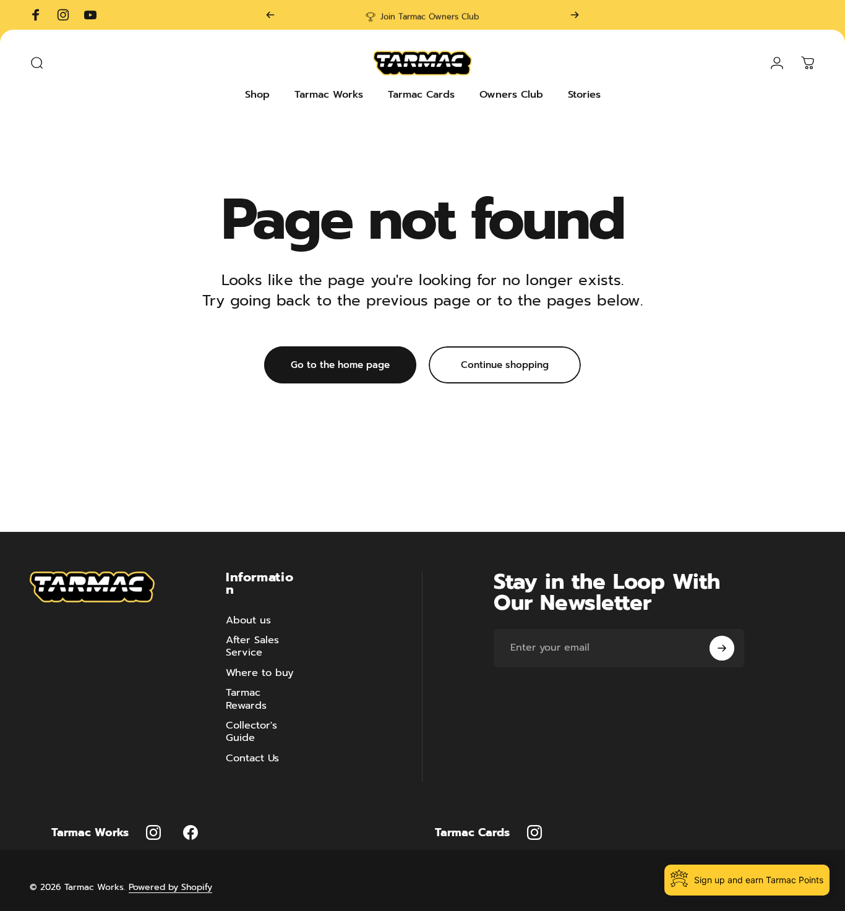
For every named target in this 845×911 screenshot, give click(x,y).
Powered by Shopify (170, 887)
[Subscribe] (722, 648)
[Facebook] (190, 832)
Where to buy (260, 673)
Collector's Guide (251, 732)
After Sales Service (252, 646)
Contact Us (252, 758)
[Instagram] (153, 832)
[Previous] (270, 15)
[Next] (574, 15)
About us (248, 620)
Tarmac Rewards (246, 699)
